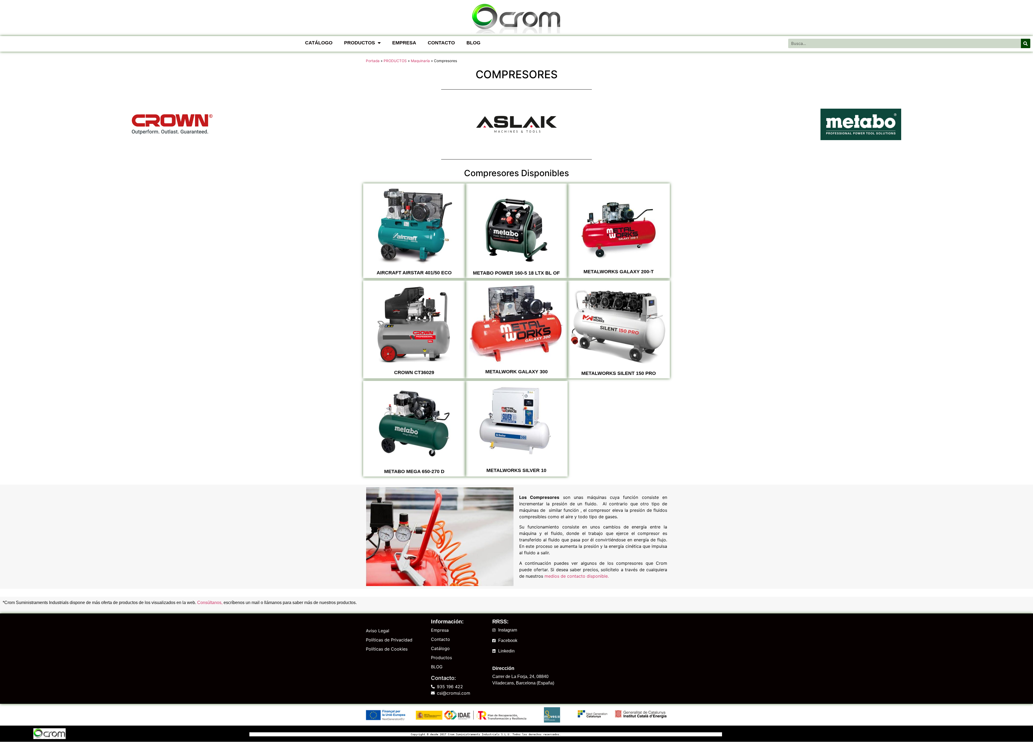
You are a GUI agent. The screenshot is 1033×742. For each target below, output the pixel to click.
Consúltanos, (209, 602)
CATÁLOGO (318, 42)
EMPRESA (404, 42)
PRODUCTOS (359, 42)
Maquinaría (420, 61)
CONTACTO (441, 42)
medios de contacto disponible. (576, 576)
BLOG (473, 42)
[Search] (1025, 43)
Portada (373, 61)
